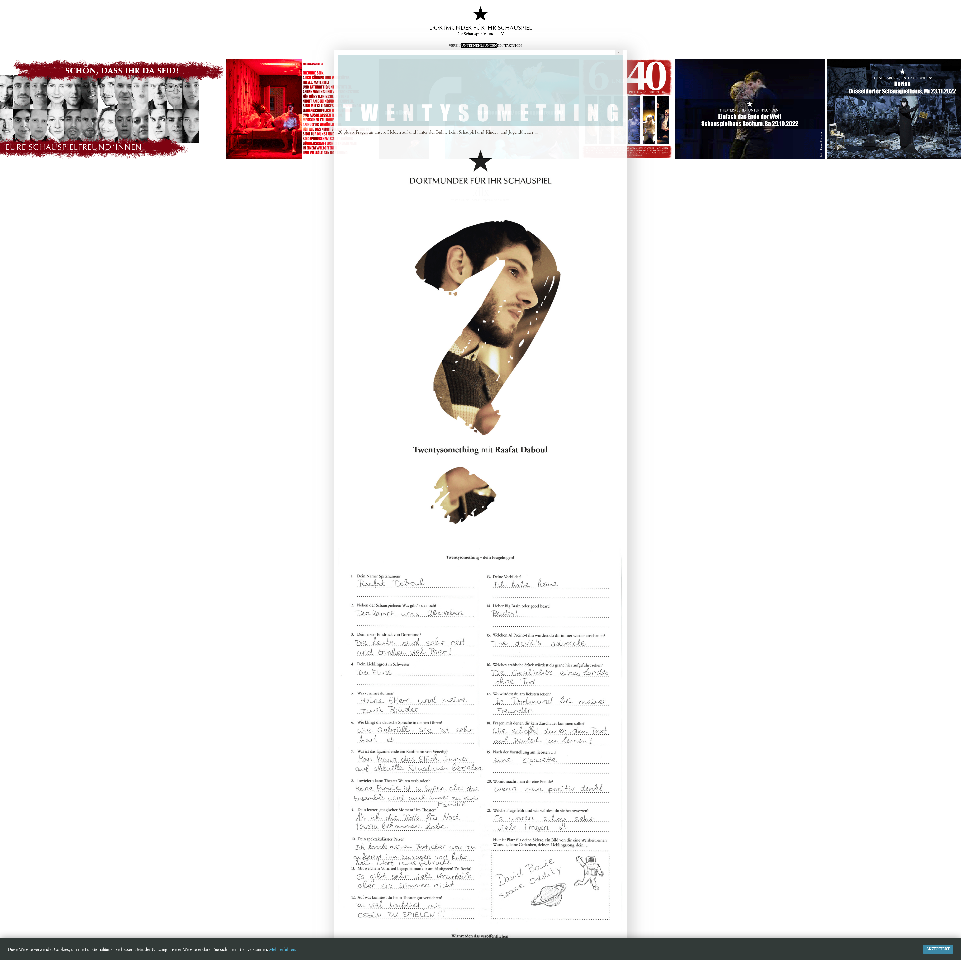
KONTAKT (505, 45)
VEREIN (455, 45)
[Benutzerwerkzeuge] (619, 52)
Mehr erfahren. (282, 949)
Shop (517, 45)
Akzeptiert (938, 949)
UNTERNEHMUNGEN (479, 45)
